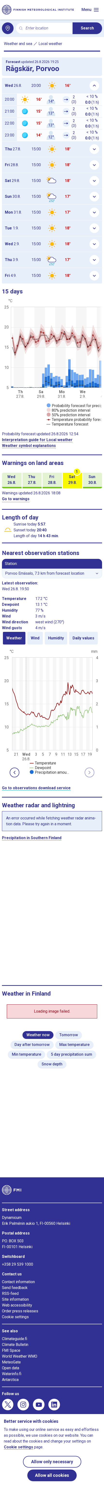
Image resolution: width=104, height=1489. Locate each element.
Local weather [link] (50, 43)
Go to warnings (16, 499)
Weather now (38, 1035)
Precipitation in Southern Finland (31, 837)
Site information (15, 1299)
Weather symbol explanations (29, 445)
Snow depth (52, 1064)
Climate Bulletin (15, 1344)
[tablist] (52, 638)
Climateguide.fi (14, 1338)
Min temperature (26, 1054)
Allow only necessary (52, 1461)
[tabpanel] (52, 711)
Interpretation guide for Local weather (37, 439)
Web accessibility (17, 1305)
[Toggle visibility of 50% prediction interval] (68, 415)
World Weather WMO (19, 1356)
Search (87, 28)
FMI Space (11, 1350)
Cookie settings (15, 1317)
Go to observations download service (36, 788)
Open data (10, 1368)
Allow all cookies (52, 1475)
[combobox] (47, 28)
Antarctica (10, 1379)
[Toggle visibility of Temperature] (43, 763)
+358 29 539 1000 (17, 1264)
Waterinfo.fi (11, 1373)
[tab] (14, 638)
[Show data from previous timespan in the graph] (14, 772)
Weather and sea (18, 43)
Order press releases (20, 1311)
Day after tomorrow (32, 1044)
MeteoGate (11, 1362)
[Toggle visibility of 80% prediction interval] (68, 410)
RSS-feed (10, 1293)
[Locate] (8, 28)
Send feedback (15, 1287)
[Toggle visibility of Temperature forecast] (67, 424)
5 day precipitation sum (71, 1054)
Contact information (18, 1282)
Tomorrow (68, 1035)
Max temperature (74, 1044)
